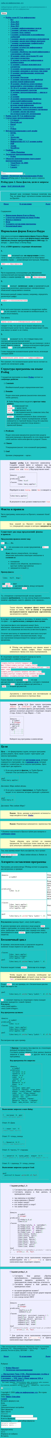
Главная (5, 176)
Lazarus (13, 167)
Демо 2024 (14, 24)
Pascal (13, 124)
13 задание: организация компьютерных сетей (30, 69)
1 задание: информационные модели (25, 28)
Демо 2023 (14, 26)
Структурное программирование (20, 118)
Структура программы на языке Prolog (23, 217)
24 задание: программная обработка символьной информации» (25, 100)
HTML (13, 133)
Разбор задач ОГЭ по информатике (20, 116)
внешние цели (32, 762)
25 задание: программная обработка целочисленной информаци (25, 104)
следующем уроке (8, 834)
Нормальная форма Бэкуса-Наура (20, 215)
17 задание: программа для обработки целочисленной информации (26, 80)
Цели (8, 222)
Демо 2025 (14, 22)
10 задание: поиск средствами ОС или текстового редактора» (26, 57)
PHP (12, 144)
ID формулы (6, 1416)
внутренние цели (33, 760)
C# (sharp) (14, 120)
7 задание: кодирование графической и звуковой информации (27, 44)
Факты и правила (13, 220)
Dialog (30, 815)
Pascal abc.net (16, 122)
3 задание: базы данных (20, 32)
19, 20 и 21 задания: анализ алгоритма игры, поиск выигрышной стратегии (29, 89)
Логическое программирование (19, 154)
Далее (47, 204)
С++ (12, 127)
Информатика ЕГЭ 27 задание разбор (26, 141)
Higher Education (13, 1397)
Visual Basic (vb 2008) (19, 163)
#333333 (4, 1414)
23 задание (14, 97)
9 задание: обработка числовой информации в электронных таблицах (30, 53)
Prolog (13, 156)
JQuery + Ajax (16, 139)
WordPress (14, 148)
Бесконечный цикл (14, 226)
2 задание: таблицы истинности (23, 30)
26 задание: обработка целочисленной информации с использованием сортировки (29, 108)
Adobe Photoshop (17, 152)
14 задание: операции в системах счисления (29, 71)
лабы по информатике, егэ (12, 3)
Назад (6, 204)
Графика (9, 150)
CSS (12, 135)
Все (11, 20)
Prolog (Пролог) (12, 1368)
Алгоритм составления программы (21, 224)
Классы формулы (8, 1418)
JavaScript (14, 137)
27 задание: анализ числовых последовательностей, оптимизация (25, 113)
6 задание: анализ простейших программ (27, 41)
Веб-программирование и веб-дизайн (21, 131)
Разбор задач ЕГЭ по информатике (20, 18)
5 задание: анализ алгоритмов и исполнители (29, 39)
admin (3, 186)
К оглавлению (26, 204)
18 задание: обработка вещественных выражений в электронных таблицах (26, 85)
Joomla (13, 146)
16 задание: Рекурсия (19, 77)
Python (13, 129)
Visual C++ (14, 165)
